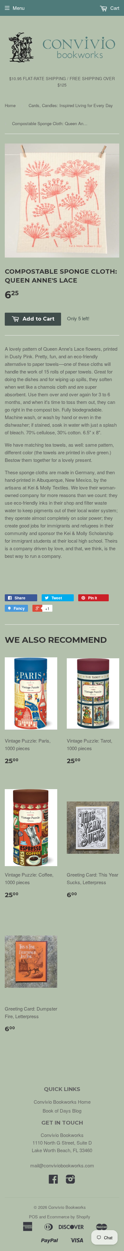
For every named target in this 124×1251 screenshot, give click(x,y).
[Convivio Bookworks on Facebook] (53, 1181)
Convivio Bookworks (67, 1207)
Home (10, 105)
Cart (114, 7)
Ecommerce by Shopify (68, 1217)
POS (33, 1217)
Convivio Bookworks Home (62, 1101)
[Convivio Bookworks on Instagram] (70, 1181)
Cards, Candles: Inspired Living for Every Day (71, 105)
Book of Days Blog (62, 1110)
